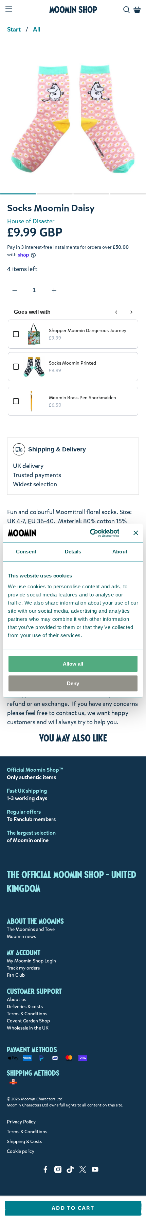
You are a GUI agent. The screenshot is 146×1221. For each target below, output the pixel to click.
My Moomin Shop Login (31, 961)
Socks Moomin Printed (72, 363)
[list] (73, 122)
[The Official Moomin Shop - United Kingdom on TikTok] (70, 1171)
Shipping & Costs (24, 1141)
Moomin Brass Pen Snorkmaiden (82, 397)
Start (14, 29)
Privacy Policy (21, 1122)
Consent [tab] (26, 551)
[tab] (18, 194)
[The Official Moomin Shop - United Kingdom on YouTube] (95, 1171)
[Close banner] (135, 533)
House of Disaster (31, 221)
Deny (73, 683)
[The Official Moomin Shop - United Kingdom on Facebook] (45, 1171)
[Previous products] (116, 312)
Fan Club (16, 975)
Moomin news (21, 936)
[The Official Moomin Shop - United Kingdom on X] (83, 1171)
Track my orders (23, 968)
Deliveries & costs (25, 1006)
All (36, 29)
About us (16, 999)
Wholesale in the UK (28, 1028)
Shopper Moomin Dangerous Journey (87, 330)
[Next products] (131, 312)
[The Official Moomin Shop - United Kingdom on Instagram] (58, 1171)
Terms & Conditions (27, 1014)
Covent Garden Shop (28, 1021)
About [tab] (119, 551)
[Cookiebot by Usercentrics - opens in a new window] (90, 533)
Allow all (73, 664)
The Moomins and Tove (31, 929)
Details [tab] (73, 551)
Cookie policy (20, 1151)
